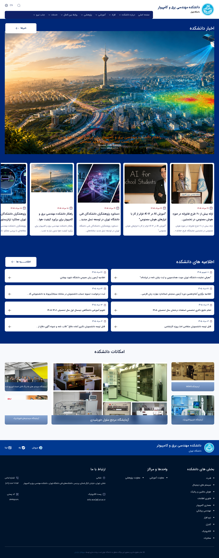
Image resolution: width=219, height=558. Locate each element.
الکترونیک (206, 531)
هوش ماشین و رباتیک (201, 492)
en (11, 5)
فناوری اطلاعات (204, 498)
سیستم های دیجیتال (201, 485)
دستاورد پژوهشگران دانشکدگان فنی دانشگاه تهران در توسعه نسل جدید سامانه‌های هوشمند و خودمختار (109, 141)
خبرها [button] (23, 28)
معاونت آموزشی (157, 478)
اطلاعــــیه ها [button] (23, 262)
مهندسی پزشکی (203, 511)
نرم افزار (207, 518)
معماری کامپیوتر (203, 505)
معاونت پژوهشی (132, 478)
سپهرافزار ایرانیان (79, 552)
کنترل (208, 524)
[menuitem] (144, 15)
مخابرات (207, 538)
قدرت (208, 478)
